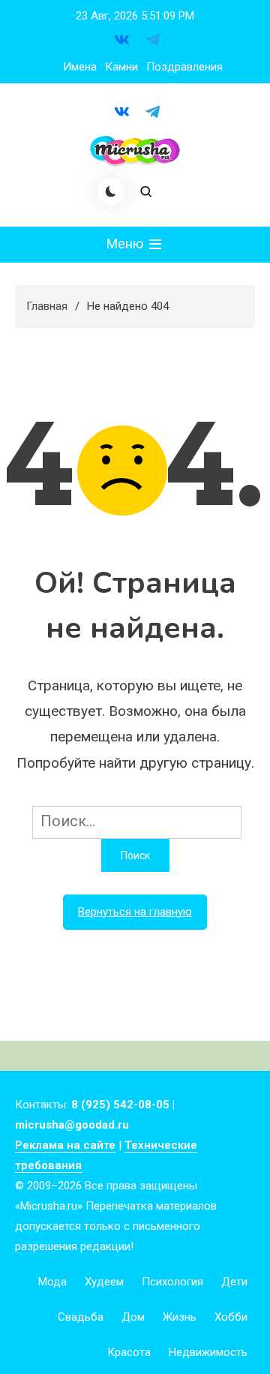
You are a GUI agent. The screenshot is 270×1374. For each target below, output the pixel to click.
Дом (133, 1317)
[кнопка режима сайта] (111, 191)
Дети (234, 1281)
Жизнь (179, 1317)
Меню (126, 243)
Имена (80, 67)
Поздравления (184, 67)
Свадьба (81, 1317)
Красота (129, 1352)
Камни (121, 67)
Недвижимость (208, 1352)
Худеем (104, 1281)
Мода (52, 1281)
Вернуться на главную (135, 912)
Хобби (231, 1317)
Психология (172, 1281)
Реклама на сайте (65, 1145)
